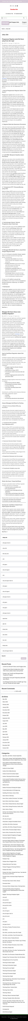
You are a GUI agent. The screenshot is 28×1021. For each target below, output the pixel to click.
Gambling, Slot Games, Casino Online (11, 793)
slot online (5, 634)
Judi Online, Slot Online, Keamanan (10, 824)
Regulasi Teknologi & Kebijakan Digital (11, 894)
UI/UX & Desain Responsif (8, 1006)
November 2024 (6, 745)
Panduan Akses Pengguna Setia (9, 861)
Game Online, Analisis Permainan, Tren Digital (12, 798)
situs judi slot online (7, 905)
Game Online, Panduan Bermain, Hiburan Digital (13, 803)
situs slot (5, 548)
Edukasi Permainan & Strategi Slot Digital (12, 787)
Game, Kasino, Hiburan (8, 809)
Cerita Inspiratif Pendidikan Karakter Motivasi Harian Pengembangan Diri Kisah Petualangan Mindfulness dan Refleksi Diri (14, 781)
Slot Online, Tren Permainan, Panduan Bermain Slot (14, 954)
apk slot (4, 623)
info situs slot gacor (7, 818)
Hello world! (18, 691)
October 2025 (5, 715)
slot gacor (4, 78)
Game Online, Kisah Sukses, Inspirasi (11, 801)
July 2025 (5, 723)
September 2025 (6, 718)
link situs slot (6, 553)
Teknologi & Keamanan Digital (9, 970)
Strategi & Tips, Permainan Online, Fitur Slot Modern (14, 957)
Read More (4, 307)
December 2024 (6, 742)
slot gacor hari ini (6, 542)
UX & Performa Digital (7, 1012)
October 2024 (5, 748)
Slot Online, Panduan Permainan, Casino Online (13, 944)
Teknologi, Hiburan (7, 992)
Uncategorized (6, 1009)
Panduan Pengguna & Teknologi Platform (11, 867)
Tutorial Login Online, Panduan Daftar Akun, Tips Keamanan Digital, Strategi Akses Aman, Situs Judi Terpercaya (14, 1002)
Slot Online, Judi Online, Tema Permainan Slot (12, 935)
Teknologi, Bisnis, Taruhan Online (10, 987)
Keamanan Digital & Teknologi (9, 837)
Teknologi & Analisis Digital (9, 962)
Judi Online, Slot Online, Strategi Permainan (12, 827)
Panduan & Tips (6, 858)
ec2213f (4, 43)
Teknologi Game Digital (8, 976)
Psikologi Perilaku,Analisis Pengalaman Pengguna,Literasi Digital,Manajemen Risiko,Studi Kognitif (13, 890)
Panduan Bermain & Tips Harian (9, 864)
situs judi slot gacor (7, 902)
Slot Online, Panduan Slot (8, 947)
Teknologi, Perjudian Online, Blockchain (11, 998)
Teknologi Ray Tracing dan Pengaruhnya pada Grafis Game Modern (13, 1)
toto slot (4, 640)
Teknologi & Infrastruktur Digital (9, 965)
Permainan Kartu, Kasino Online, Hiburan (11, 880)
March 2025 (5, 734)
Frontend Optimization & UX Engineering (11, 790)
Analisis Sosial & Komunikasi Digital (10, 773)
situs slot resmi (6, 916)
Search (3, 656)
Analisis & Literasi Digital (8, 768)
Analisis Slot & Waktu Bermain (9, 771)
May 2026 (5, 699)
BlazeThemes (15, 1018)
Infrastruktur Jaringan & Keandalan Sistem (12, 821)
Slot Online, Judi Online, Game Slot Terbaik (12, 932)
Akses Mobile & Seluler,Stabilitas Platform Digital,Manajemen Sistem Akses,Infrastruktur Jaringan (13, 764)
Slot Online (5, 929)
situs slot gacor (6, 569)
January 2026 (5, 707)
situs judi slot (6, 900)
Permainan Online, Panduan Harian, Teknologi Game (14, 886)
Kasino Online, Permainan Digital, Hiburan (12, 829)
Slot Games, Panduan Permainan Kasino (11, 927)
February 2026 (6, 704)
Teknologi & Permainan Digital (9, 973)
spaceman (5, 618)
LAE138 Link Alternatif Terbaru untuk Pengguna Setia (14, 666)
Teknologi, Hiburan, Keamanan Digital (11, 995)
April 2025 (5, 731)
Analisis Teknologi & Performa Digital (11, 776)
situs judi (5, 897)
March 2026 (5, 701)
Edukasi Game (6, 784)
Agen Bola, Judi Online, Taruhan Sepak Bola (12, 755)
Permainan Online (6, 883)
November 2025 (6, 712)
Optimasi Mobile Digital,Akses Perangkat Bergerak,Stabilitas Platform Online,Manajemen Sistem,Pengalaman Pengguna (13, 855)
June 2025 (5, 726)
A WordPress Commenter (8, 691)
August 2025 (5, 720)
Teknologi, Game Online (8, 990)
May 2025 (5, 729)
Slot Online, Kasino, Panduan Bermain (11, 938)
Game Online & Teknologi (8, 795)
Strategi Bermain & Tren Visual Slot (10, 960)
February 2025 (6, 737)
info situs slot (6, 816)
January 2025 (5, 739)
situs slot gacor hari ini (8, 580)
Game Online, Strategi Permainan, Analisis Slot (13, 806)
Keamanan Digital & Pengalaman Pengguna (12, 835)
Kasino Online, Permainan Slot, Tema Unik (12, 832)
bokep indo (5, 629)
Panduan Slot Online (7, 869)
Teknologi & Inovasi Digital (8, 968)
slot (3, 559)
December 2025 (6, 710)
